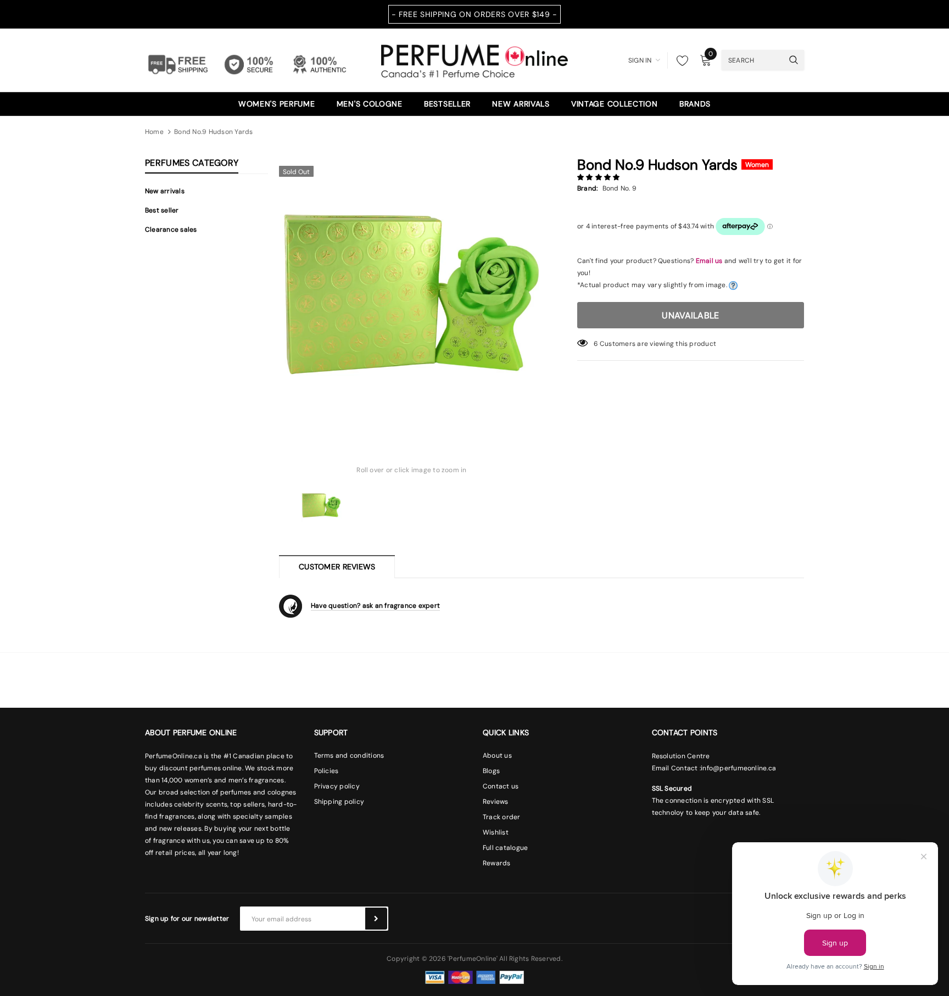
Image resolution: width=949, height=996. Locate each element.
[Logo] (474, 59)
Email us (709, 260)
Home (154, 131)
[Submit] (376, 919)
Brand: (587, 188)
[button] (599, 177)
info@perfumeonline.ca (738, 768)
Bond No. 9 (619, 188)
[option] (411, 293)
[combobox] (752, 60)
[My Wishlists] (679, 60)
